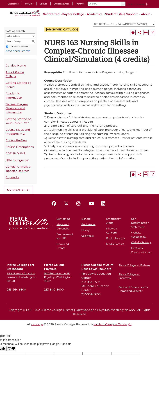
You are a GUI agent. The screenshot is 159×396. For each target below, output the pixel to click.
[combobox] (124, 24)
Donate (86, 218)
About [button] (145, 14)
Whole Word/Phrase (18, 46)
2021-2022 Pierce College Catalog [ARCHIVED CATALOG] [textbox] (120, 24)
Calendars (87, 235)
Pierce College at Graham (134, 265)
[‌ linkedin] (104, 204)
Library (85, 230)
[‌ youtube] (92, 204)
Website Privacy (141, 242)
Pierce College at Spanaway (129, 276)
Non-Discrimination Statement (140, 223)
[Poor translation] (11, 348)
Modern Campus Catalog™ (113, 324)
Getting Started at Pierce (18, 84)
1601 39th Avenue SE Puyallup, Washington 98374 (57, 277)
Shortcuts (13, 3)
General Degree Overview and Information (17, 108)
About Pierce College (15, 74)
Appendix (12, 177)
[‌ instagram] (79, 204)
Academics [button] (94, 14)
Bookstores (88, 224)
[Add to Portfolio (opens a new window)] (133, 32)
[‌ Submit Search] (123, 4)
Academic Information (14, 95)
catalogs (37, 324)
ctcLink (29, 3)
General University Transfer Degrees (18, 168)
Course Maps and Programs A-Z (18, 131)
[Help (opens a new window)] (152, 32)
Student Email (61, 3)
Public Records (115, 238)
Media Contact (115, 244)
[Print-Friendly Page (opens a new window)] (146, 32)
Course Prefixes (16, 140)
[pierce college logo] (24, 13)
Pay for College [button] (73, 14)
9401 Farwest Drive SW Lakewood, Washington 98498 (21, 277)
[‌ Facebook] (55, 204)
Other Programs (17, 160)
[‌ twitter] (67, 204)
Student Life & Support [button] (121, 14)
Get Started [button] (51, 14)
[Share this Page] (139, 32)
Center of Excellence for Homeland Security (133, 289)
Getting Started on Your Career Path (19, 121)
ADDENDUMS (15, 153)
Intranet (80, 3)
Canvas (43, 3)
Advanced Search (18, 51)
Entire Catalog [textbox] (13, 36)
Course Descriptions (20, 147)
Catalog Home (16, 65)
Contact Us (63, 218)
